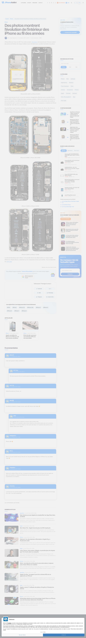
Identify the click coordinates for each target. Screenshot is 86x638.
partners (9, 623)
